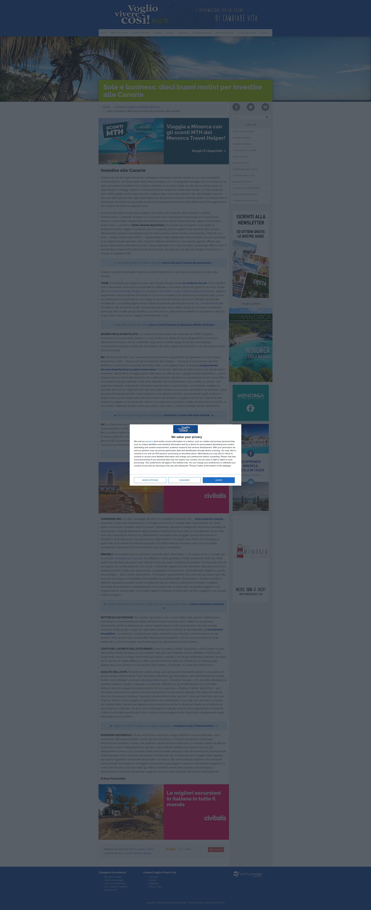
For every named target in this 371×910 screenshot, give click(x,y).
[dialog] (185, 455)
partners (149, 441)
